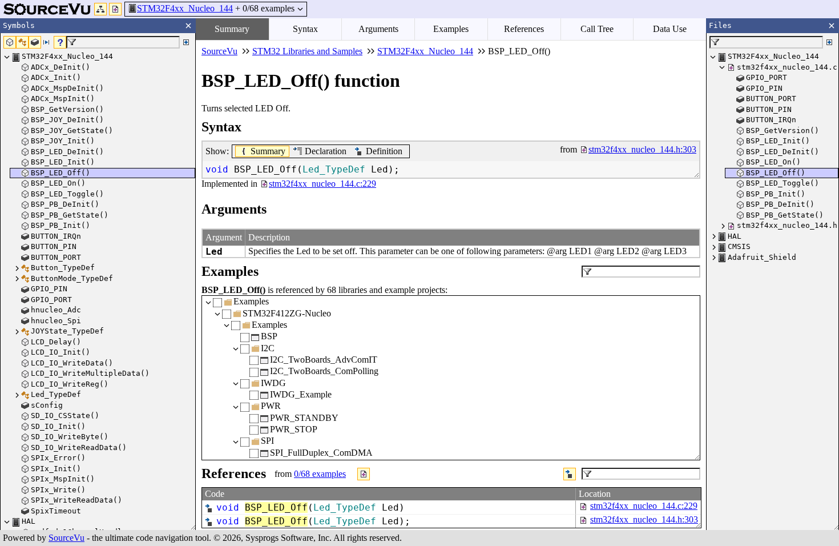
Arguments (378, 29)
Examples (451, 29)
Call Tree (597, 29)
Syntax (305, 29)
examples (320, 474)
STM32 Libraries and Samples (307, 51)
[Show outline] (100, 9)
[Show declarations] (569, 474)
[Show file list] (115, 9)
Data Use (670, 29)
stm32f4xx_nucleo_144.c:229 (643, 506)
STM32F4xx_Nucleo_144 (185, 8)
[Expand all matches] (186, 42)
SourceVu (66, 538)
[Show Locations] (363, 474)
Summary (232, 29)
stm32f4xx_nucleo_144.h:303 (644, 519)
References (524, 29)
